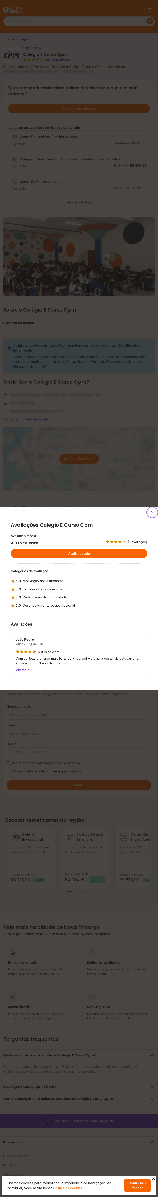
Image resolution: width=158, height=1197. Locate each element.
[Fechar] (152, 512)
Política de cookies (67, 1188)
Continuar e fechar (137, 1185)
